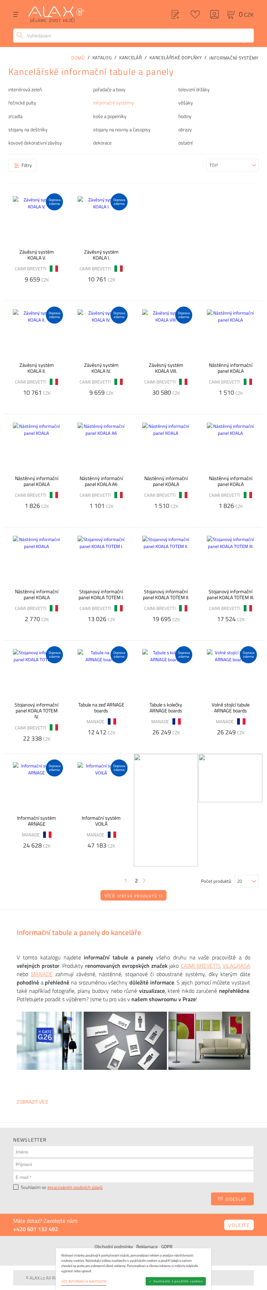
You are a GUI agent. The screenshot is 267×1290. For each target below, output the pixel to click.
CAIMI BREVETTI (200, 965)
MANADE (42, 974)
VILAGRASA (236, 965)
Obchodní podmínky (114, 1246)
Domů (78, 57)
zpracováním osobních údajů (75, 1187)
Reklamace (147, 1246)
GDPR (166, 1246)
